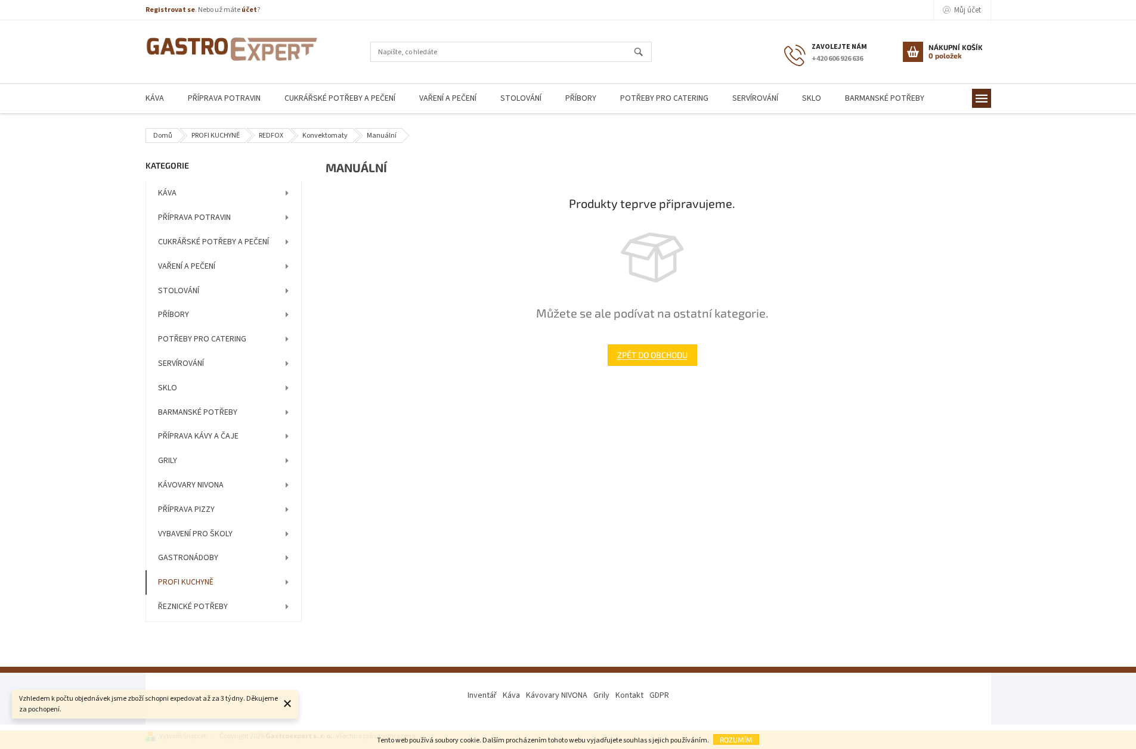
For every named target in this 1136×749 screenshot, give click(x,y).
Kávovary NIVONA (556, 695)
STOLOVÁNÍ (178, 291)
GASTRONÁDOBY (188, 558)
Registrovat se (170, 10)
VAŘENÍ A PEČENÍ (186, 266)
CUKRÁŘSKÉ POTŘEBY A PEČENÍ (213, 242)
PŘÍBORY (173, 315)
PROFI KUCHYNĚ (185, 582)
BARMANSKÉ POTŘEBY (197, 412)
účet (249, 10)
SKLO (167, 388)
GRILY (167, 461)
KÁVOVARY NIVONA (191, 485)
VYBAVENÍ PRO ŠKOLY (195, 534)
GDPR (659, 695)
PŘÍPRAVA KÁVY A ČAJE (198, 436)
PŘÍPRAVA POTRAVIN (194, 217)
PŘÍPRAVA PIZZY (186, 509)
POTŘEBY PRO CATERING (202, 339)
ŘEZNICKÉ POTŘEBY (193, 607)
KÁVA (167, 193)
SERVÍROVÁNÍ (181, 363)
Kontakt (629, 695)
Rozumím (736, 739)
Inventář (482, 695)
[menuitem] (155, 98)
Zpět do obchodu (652, 355)
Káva (511, 695)
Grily (601, 695)
